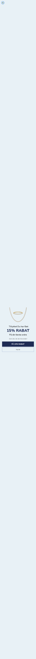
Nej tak (18, 349)
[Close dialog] (2, 2)
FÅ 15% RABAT (18, 344)
